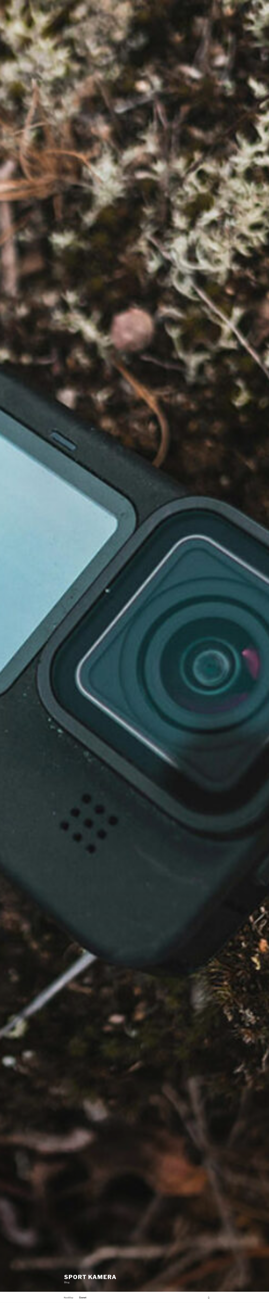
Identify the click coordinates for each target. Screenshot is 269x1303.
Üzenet (82, 1297)
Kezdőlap (68, 1297)
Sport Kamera (90, 1277)
